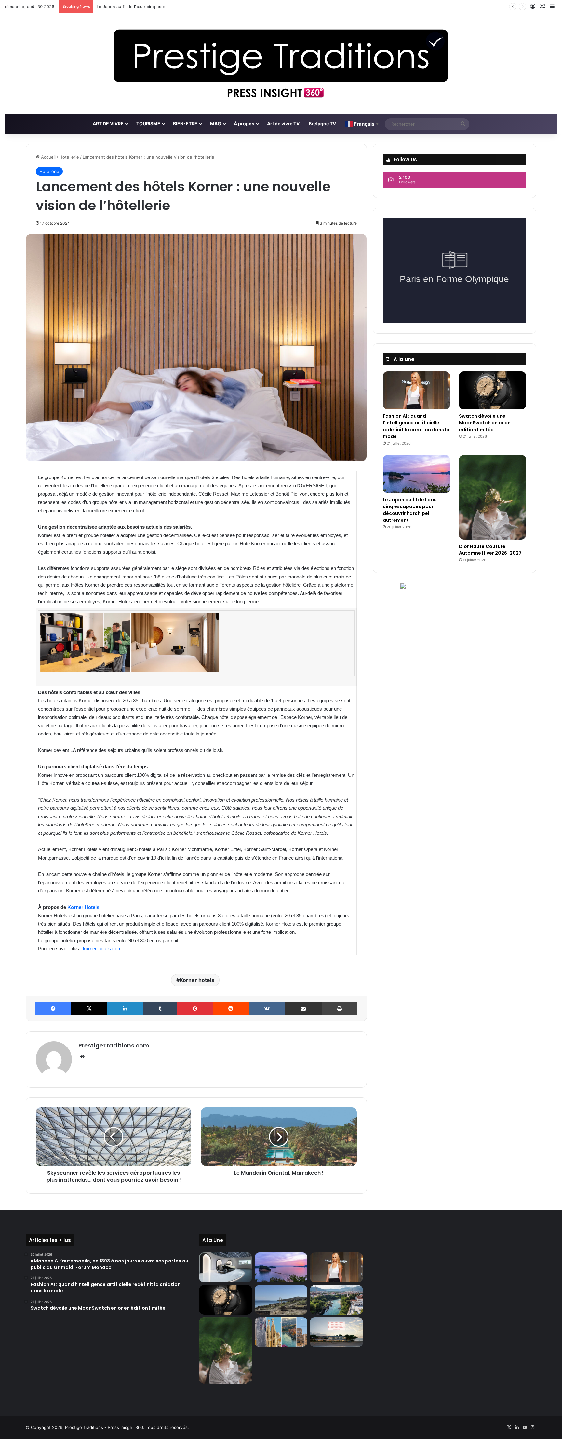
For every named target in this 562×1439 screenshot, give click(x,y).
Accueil (48, 157)
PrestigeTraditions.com (113, 1045)
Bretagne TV (322, 123)
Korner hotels (197, 980)
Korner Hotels (83, 907)
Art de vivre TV (283, 123)
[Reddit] (231, 1008)
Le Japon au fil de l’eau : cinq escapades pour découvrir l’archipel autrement (173, 6)
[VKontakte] (267, 1008)
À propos (244, 123)
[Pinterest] (195, 1008)
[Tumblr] (160, 1008)
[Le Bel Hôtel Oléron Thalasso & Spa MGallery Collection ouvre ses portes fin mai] (336, 1332)
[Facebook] (53, 1008)
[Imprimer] (339, 1008)
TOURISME (148, 123)
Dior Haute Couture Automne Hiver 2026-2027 (490, 549)
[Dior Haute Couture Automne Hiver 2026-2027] (492, 497)
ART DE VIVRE (108, 123)
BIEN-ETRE (185, 123)
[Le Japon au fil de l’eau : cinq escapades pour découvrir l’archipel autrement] (416, 474)
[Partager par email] (303, 1008)
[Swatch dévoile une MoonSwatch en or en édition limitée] (492, 390)
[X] (89, 1008)
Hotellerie (69, 157)
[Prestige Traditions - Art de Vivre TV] (281, 63)
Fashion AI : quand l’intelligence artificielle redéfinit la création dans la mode (416, 426)
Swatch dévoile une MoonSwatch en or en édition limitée (485, 423)
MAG (215, 123)
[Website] (82, 1057)
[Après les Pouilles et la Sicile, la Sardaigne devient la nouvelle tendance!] (281, 1300)
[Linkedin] (125, 1008)
